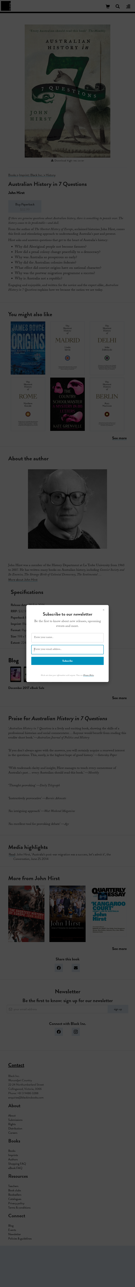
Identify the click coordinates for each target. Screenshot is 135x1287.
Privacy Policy (88, 675)
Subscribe (67, 661)
